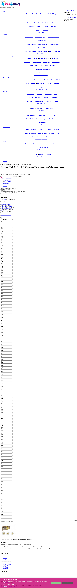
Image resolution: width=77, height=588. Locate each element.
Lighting (46, 26)
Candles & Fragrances (53, 14)
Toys (42, 87)
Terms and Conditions (7, 556)
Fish (42, 108)
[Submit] (13, 7)
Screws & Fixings (36, 136)
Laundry (39, 26)
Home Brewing (45, 22)
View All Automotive (41, 149)
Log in (4, 199)
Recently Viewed (7, 181)
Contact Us (5, 558)
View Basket (69, 17)
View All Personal (41, 124)
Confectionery (48, 94)
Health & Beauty (42, 115)
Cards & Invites (27, 79)
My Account (5, 567)
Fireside (27, 14)
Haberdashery (40, 83)
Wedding (55, 101)
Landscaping (46, 62)
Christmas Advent (42, 44)
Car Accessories (37, 143)
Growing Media (37, 62)
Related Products (7, 180)
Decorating (41, 129)
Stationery (56, 83)
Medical (56, 115)
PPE (58, 133)
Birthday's (39, 94)
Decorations (27, 51)
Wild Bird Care (42, 72)
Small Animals (49, 108)
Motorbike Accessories (42, 147)
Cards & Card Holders (53, 37)
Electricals (36, 22)
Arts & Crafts (45, 79)
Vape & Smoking (42, 122)
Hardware (56, 129)
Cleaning (29, 22)
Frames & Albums (30, 83)
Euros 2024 (30, 97)
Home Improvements (30, 133)
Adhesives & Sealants (31, 129)
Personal (4, 112)
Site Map (4, 566)
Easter (55, 94)
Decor (35, 58)
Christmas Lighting (40, 37)
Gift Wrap (37, 97)
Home (4, 11)
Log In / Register (70, 10)
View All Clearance (41, 156)
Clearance (5, 151)
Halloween (45, 97)
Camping (29, 58)
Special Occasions (38, 101)
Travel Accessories (53, 119)
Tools (51, 136)
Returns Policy (5, 565)
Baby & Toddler (31, 115)
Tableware (45, 30)
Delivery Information (7, 564)
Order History (5, 568)
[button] (26, 586)
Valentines (48, 101)
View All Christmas (41, 53)
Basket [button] (67, 12)
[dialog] (38, 583)
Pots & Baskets (44, 65)
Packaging (36, 79)
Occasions (5, 91)
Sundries (52, 65)
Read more (10, 582)
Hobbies (49, 83)
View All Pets (41, 110)
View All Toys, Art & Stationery (41, 89)
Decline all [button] (67, 582)
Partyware (29, 101)
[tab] (40, 183)
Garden (41, 154)
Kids (50, 115)
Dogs (37, 108)
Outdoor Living (56, 62)
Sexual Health (29, 119)
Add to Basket (18, 176)
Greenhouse (27, 62)
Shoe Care (38, 119)
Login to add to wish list (6, 178)
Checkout (74, 17)
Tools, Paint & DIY (6, 127)
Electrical (49, 129)
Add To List (2, 218)
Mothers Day (54, 97)
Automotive (5, 141)
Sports (45, 119)
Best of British (30, 94)
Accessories (34, 14)
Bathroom (42, 14)
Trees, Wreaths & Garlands (40, 51)
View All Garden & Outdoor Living (41, 75)
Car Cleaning (46, 143)
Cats (32, 108)
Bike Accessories (27, 143)
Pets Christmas (29, 37)
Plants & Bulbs (33, 65)
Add (75, 520)
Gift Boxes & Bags (54, 44)
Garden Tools (54, 58)
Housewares (55, 22)
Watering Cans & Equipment (42, 69)
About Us (5, 555)
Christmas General (42, 40)
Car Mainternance (57, 143)
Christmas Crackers (30, 44)
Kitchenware (31, 26)
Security (45, 136)
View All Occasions (41, 103)
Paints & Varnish (42, 133)
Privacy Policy (5, 559)
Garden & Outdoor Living (8, 56)
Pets (3, 105)
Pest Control (54, 26)
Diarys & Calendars (56, 79)
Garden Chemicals (44, 58)
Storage (38, 30)
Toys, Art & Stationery (7, 77)
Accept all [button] (56, 582)
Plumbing (51, 133)
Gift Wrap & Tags (42, 47)
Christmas (5, 34)
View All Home (41, 32)
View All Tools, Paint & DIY (41, 139)
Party (50, 51)
